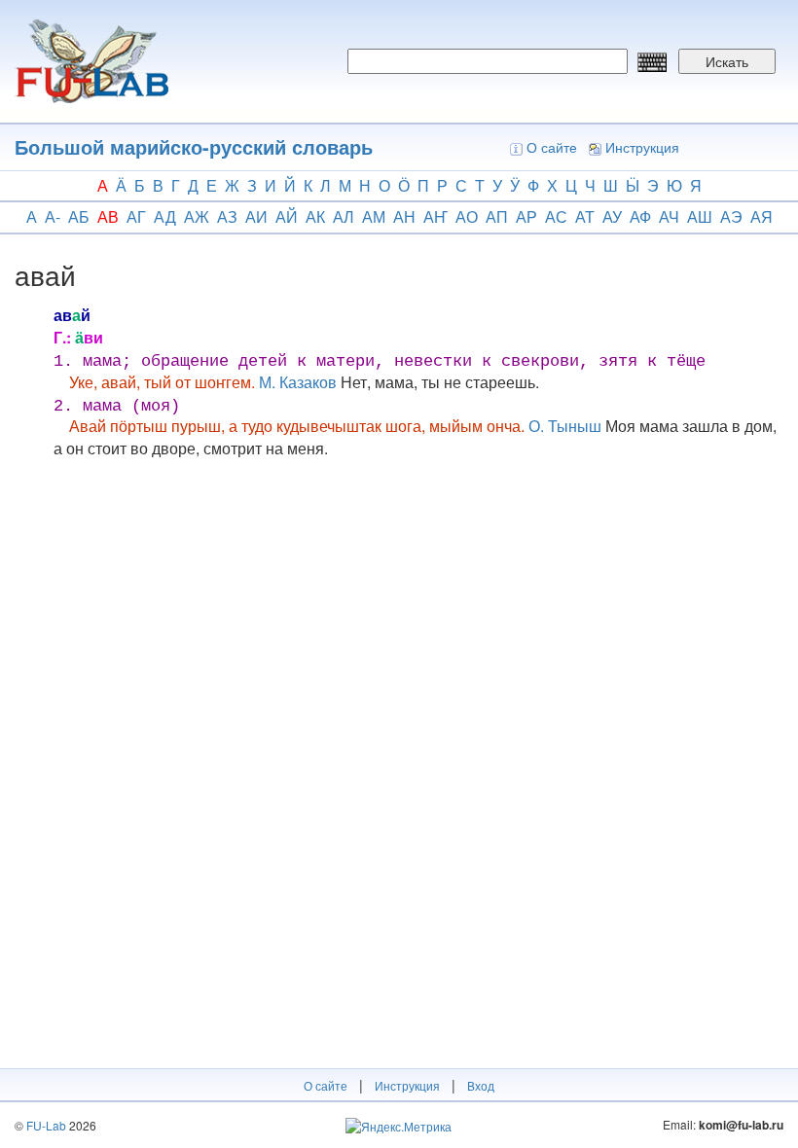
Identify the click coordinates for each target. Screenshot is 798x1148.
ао (466, 216)
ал (343, 216)
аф (640, 216)
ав (108, 216)
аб (79, 216)
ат (585, 216)
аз (227, 216)
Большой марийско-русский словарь (194, 146)
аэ (731, 216)
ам (373, 216)
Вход (480, 1085)
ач (669, 216)
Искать (727, 61)
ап (497, 216)
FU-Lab (46, 1125)
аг (136, 216)
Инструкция (642, 147)
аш (699, 216)
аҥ (435, 216)
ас (556, 216)
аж (196, 216)
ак (315, 216)
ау (612, 216)
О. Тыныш (564, 425)
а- (52, 216)
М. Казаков (298, 382)
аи (256, 216)
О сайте (551, 147)
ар (526, 216)
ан (404, 216)
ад (165, 216)
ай (286, 216)
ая (761, 216)
